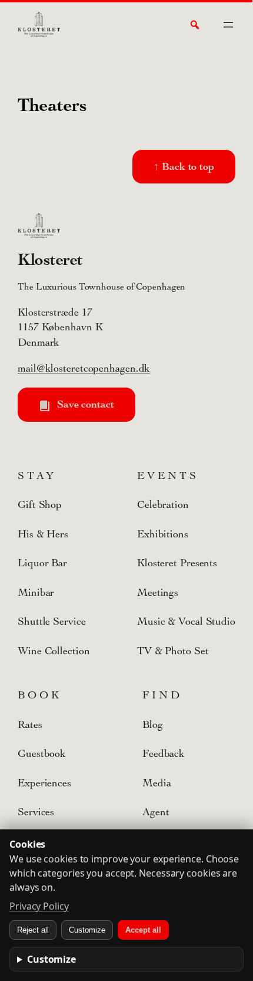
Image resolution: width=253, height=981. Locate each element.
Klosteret (50, 259)
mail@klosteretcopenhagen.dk (84, 368)
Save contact (84, 404)
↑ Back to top (184, 166)
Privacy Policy (39, 906)
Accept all (143, 930)
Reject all (33, 930)
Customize (87, 930)
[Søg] (194, 24)
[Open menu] (228, 25)
